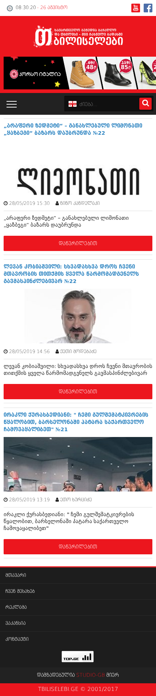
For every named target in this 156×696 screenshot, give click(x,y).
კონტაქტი (17, 639)
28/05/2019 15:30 (29, 203)
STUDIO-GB (90, 675)
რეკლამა (16, 607)
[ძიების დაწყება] (145, 104)
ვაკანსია (15, 623)
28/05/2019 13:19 (29, 500)
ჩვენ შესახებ (20, 591)
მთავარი (15, 575)
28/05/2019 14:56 (29, 351)
